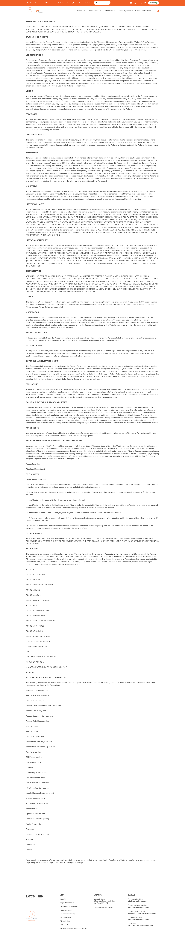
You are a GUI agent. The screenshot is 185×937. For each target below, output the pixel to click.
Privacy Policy (65, 921)
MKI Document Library (67, 914)
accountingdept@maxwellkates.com (142, 913)
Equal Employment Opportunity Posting (73, 928)
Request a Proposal (67, 903)
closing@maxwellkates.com (138, 919)
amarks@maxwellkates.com (138, 907)
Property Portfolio (66, 910)
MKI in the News (65, 917)
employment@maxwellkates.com (140, 925)
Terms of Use (65, 925)
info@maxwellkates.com (137, 901)
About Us (63, 899)
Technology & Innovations (69, 906)
